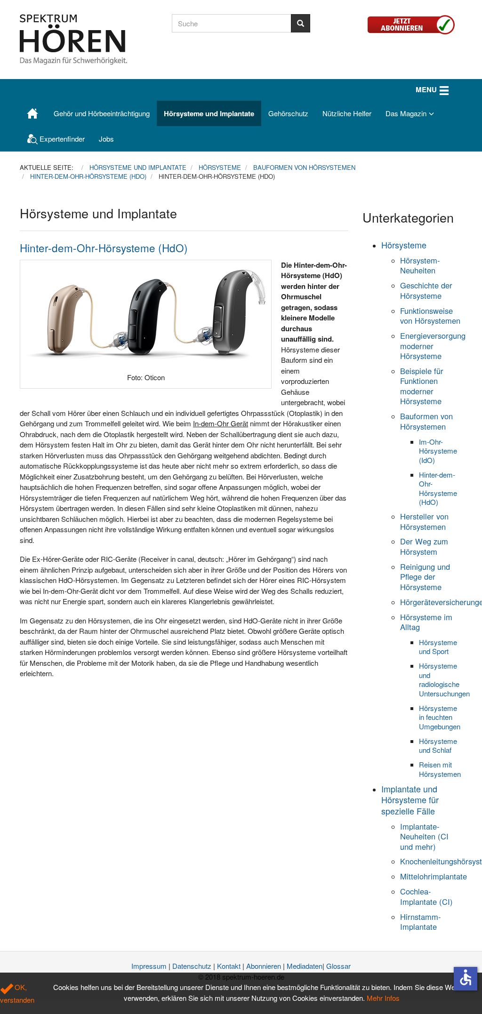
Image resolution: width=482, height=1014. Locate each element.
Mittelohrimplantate (433, 876)
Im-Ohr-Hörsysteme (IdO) (438, 451)
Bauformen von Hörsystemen (426, 420)
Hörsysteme (403, 245)
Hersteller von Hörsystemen (424, 521)
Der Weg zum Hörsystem (424, 546)
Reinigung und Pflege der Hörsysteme (425, 576)
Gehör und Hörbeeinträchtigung (102, 113)
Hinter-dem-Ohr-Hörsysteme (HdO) (104, 247)
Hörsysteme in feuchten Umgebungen (439, 717)
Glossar (338, 966)
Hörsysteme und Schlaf (438, 745)
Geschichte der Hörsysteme (426, 290)
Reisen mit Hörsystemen (440, 769)
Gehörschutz (288, 113)
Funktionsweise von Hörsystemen (430, 315)
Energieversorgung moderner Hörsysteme (433, 345)
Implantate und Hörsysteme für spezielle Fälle (410, 799)
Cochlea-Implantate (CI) (426, 896)
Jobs (106, 139)
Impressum (149, 966)
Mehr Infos (383, 998)
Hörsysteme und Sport (438, 646)
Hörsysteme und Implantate (209, 113)
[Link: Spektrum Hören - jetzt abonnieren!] (414, 23)
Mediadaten (304, 966)
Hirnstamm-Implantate (420, 921)
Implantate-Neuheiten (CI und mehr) (424, 836)
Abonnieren (263, 966)
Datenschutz (191, 966)
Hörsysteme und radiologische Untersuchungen (444, 679)
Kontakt (229, 966)
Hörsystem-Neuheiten (420, 265)
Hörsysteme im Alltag (426, 621)
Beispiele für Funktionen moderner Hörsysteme (421, 386)
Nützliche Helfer (346, 113)
